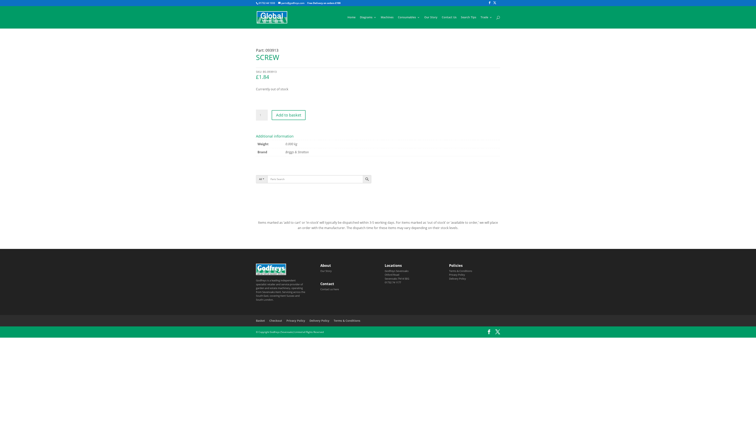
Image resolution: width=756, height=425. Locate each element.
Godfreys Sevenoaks (397, 271)
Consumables (407, 17)
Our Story (430, 17)
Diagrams (366, 17)
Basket (260, 320)
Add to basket (288, 115)
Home (351, 17)
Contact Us (449, 17)
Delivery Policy (457, 278)
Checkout (275, 320)
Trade (484, 17)
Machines (387, 17)
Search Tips (468, 17)
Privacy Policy (457, 274)
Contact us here (329, 289)
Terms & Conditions (460, 271)
